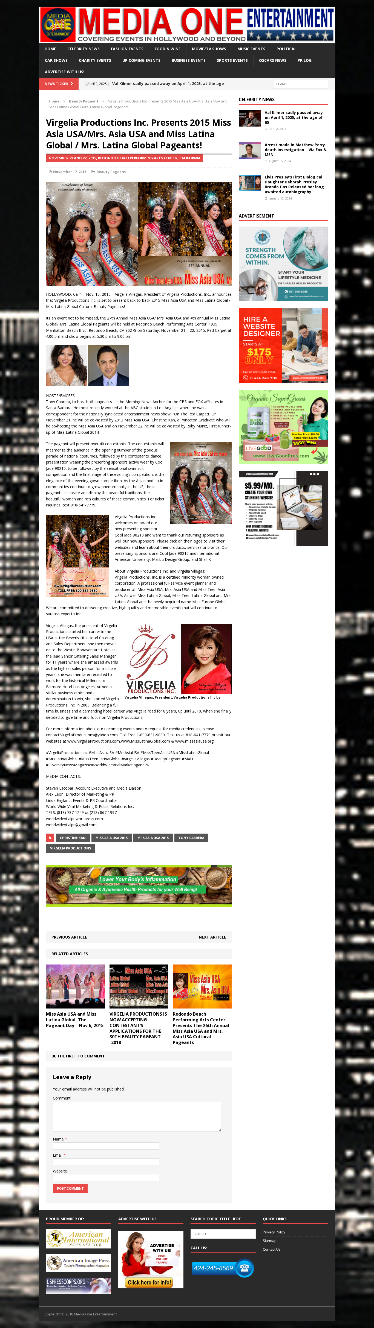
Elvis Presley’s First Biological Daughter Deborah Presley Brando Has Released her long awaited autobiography (294, 184)
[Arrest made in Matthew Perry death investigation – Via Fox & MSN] (250, 155)
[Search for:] (300, 83)
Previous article (69, 937)
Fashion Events (127, 48)
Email (58, 1155)
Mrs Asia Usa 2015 (153, 838)
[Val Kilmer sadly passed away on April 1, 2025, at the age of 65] (250, 123)
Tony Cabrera (191, 838)
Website (60, 1171)
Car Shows (56, 60)
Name (59, 1139)
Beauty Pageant (111, 171)
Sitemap (270, 1240)
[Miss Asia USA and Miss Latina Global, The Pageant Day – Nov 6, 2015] (75, 1005)
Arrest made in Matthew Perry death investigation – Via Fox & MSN (295, 149)
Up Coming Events (141, 60)
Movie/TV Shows (209, 48)
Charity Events (95, 60)
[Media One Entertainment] (187, 25)
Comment (62, 1098)
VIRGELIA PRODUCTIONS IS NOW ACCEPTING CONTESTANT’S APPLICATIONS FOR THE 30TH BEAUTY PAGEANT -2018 (138, 1028)
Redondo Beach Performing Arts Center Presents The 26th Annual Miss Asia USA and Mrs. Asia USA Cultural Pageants (201, 1028)
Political (287, 48)
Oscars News (272, 60)
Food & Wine (168, 48)
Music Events (251, 48)
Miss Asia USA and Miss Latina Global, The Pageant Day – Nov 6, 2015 (74, 1019)
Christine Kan (73, 838)
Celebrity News (83, 48)
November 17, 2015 (69, 171)
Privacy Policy (274, 1232)
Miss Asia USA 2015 (112, 838)
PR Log (305, 60)
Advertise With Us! (64, 71)
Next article (212, 937)
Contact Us (272, 1249)
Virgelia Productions (70, 848)
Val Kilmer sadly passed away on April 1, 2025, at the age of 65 (294, 117)
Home (50, 48)
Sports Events (232, 60)
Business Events (189, 60)
